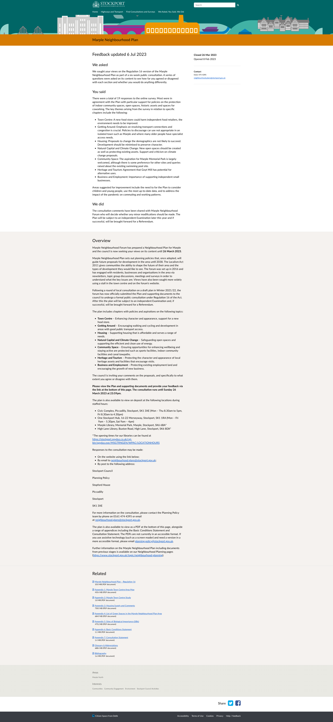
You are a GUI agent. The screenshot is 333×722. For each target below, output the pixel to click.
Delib (115, 716)
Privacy (219, 716)
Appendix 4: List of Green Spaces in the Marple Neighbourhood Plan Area (128, 613)
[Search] (238, 4)
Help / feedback (233, 716)
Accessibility (183, 716)
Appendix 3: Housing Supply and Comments (115, 605)
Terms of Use (197, 716)
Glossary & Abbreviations (106, 645)
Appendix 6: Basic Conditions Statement (113, 629)
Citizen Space (101, 716)
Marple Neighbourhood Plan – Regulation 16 (115, 581)
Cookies (210, 716)
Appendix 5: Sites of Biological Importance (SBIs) (117, 621)
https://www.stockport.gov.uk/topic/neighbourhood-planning (128, 555)
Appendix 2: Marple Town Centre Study (113, 597)
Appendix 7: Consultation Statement (111, 637)
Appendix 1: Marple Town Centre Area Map (114, 589)
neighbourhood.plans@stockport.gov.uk (209, 78)
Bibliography (100, 653)
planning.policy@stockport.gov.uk (154, 541)
